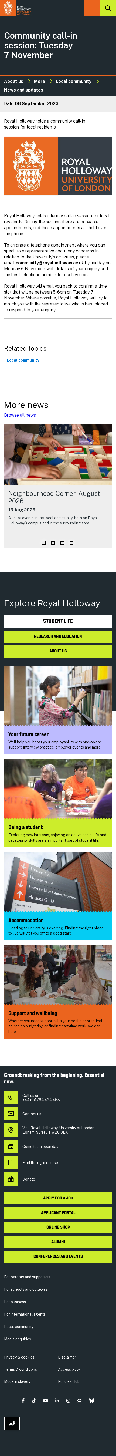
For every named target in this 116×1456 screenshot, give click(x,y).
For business (15, 1302)
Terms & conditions (20, 1369)
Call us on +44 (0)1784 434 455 (41, 1097)
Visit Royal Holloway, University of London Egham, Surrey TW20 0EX (58, 1130)
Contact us (31, 1114)
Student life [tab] (58, 621)
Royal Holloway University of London (16, 8)
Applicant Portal (58, 1213)
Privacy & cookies (19, 1357)
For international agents (25, 1314)
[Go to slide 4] (71, 543)
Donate (28, 1179)
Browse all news (20, 415)
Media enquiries (17, 1339)
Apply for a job (58, 1198)
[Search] (108, 8)
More (39, 81)
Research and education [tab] (58, 637)
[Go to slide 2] (53, 543)
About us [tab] (58, 651)
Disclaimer (67, 1357)
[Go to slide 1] (44, 543)
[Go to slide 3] (62, 543)
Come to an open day (40, 1146)
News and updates (23, 90)
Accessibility (69, 1369)
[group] (58, 486)
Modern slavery (17, 1381)
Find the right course (40, 1163)
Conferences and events (58, 1257)
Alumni (58, 1242)
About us (13, 81)
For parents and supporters (27, 1277)
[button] (23, 1401)
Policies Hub (69, 1381)
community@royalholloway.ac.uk (50, 262)
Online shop (58, 1227)
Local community (73, 81)
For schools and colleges (25, 1289)
